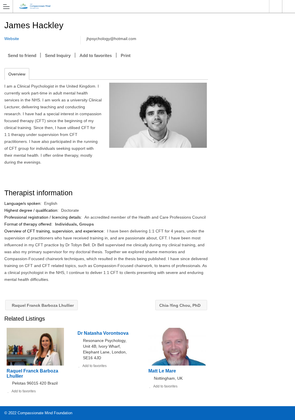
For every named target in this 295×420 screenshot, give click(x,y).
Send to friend (22, 55)
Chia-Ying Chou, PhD (180, 305)
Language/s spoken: (23, 203)
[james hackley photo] (158, 115)
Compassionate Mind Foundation (45, 413)
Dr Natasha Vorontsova (102, 333)
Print (126, 55)
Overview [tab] (16, 74)
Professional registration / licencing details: (43, 217)
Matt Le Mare (162, 370)
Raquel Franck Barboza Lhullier (42, 305)
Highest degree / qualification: (32, 210)
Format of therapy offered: (29, 224)
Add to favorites (96, 55)
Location (275, 6)
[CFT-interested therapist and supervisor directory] (142, 6)
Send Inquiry (58, 55)
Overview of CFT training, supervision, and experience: (55, 231)
